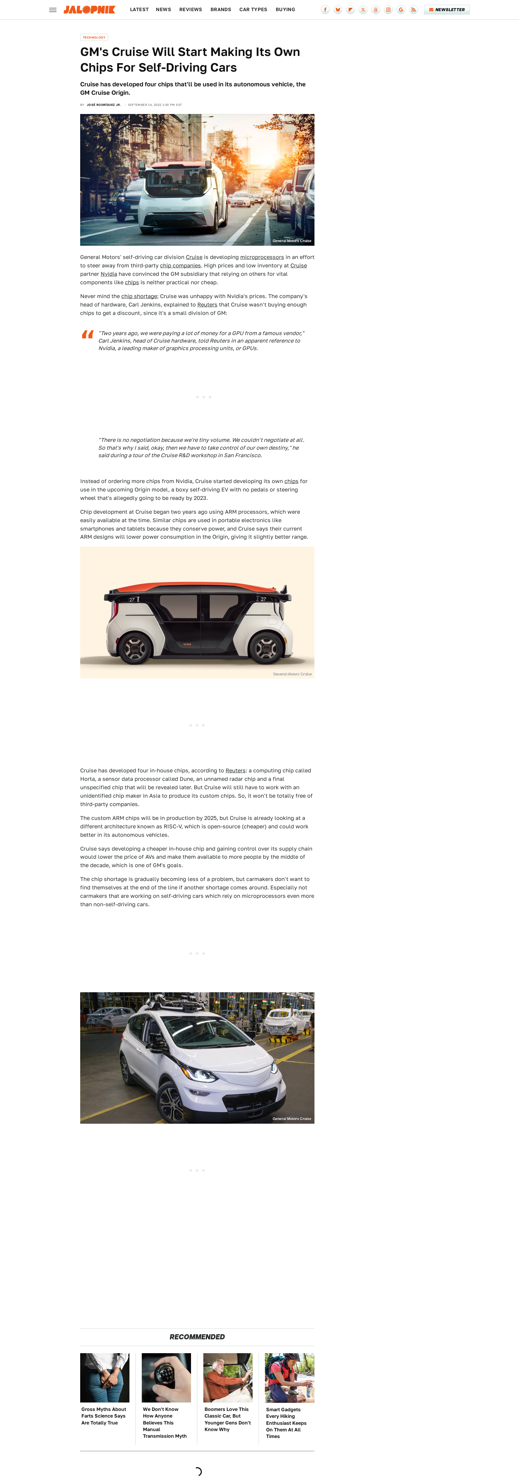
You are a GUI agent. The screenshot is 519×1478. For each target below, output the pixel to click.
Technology (94, 37)
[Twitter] (363, 9)
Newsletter (450, 10)
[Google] (400, 9)
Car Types (253, 9)
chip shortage (139, 296)
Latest (139, 9)
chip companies (180, 265)
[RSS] (413, 9)
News (163, 9)
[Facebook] (325, 9)
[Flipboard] (350, 9)
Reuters (207, 304)
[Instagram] (388, 9)
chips (132, 282)
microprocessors (262, 257)
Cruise (194, 257)
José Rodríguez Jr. (104, 104)
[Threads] (375, 9)
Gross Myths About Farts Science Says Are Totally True (103, 1416)
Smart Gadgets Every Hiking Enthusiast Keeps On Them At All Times (286, 1423)
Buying (285, 9)
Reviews (190, 9)
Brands (221, 9)
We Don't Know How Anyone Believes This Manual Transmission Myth (165, 1422)
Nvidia (109, 274)
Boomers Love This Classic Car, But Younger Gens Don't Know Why (228, 1419)
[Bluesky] (337, 9)
